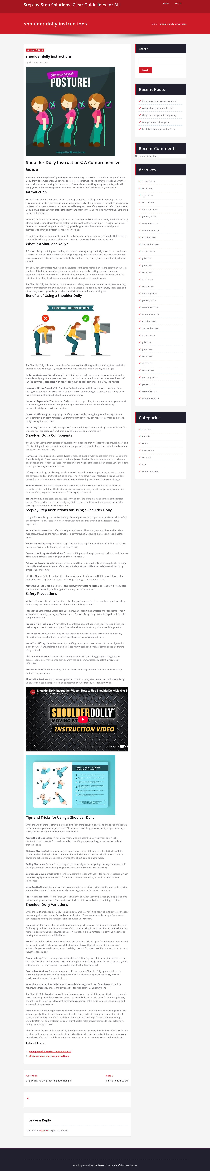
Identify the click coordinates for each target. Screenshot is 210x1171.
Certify (117, 1165)
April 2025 (147, 279)
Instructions (42, 62)
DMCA (178, 3)
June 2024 (147, 349)
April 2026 (147, 195)
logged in (44, 1130)
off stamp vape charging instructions (49, 1056)
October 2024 (149, 321)
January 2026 (149, 216)
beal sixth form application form (158, 129)
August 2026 (148, 181)
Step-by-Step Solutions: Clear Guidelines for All (71, 5)
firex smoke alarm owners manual (159, 101)
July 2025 (147, 258)
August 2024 (148, 335)
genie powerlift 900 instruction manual (50, 1051)
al (30, 62)
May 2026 (147, 188)
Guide (145, 443)
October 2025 (149, 237)
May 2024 (147, 356)
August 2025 (148, 251)
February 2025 (149, 293)
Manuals (146, 457)
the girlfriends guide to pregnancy (159, 115)
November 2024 (150, 314)
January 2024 (149, 384)
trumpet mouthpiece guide (156, 122)
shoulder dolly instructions (173, 23)
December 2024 (150, 307)
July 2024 (147, 342)
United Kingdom (150, 471)
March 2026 (148, 202)
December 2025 (150, 223)
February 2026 (149, 209)
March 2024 (148, 370)
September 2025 (150, 244)
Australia (146, 429)
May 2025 (147, 272)
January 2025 (149, 300)
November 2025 (150, 230)
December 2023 (150, 391)
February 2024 (149, 377)
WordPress (98, 1165)
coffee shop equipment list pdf (157, 108)
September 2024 (150, 328)
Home (166, 3)
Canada (146, 436)
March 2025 (148, 286)
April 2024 (147, 363)
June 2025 (147, 265)
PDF (144, 464)
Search (143, 49)
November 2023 (150, 398)
